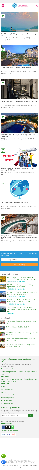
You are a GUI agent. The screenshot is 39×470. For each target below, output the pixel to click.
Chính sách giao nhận (7, 397)
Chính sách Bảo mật (7, 403)
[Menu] (3, 5)
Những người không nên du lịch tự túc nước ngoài (21, 322)
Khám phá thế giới (21, 379)
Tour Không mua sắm (8, 372)
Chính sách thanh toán (8, 395)
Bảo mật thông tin (11, 462)
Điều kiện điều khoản (10, 461)
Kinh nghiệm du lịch (7, 389)
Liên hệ (3, 392)
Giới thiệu (4, 387)
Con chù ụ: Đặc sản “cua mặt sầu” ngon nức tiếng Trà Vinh (20, 339)
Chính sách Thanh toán (26, 462)
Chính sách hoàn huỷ (7, 400)
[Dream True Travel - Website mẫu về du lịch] (20, 6)
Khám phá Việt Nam (8, 379)
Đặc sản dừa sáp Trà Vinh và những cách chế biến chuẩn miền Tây (21, 345)
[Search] (37, 6)
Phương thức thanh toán (26, 461)
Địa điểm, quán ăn (10, 381)
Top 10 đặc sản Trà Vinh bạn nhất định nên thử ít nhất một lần (22, 333)
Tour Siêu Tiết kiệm (23, 372)
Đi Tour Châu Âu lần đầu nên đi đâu (18, 327)
